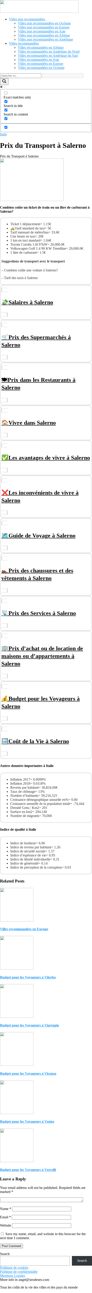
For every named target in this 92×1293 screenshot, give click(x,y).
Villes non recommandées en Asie (41, 31)
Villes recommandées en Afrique (41, 47)
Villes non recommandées (27, 19)
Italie (3, 134)
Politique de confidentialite (19, 1271)
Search (5, 1254)
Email (5, 1217)
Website (5, 1225)
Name (5, 1209)
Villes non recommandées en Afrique (44, 35)
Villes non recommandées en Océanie (44, 23)
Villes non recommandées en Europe (43, 27)
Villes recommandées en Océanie (41, 68)
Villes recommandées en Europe (40, 64)
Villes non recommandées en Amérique (45, 39)
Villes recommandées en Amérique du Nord (48, 51)
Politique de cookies (14, 1267)
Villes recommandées (24, 43)
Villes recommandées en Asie (38, 59)
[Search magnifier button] (4, 81)
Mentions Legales (12, 1276)
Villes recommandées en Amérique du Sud (48, 55)
